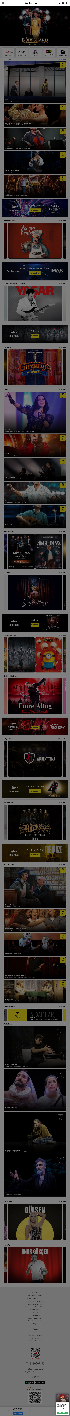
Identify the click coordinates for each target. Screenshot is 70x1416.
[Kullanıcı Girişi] (67, 3)
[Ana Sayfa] (31, 3)
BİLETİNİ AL (62, 1412)
